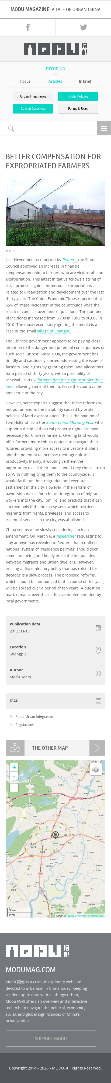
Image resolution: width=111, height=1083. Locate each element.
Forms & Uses (78, 108)
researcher (66, 536)
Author (16, 670)
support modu (51, 1039)
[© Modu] (56, 212)
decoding (55, 68)
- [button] (14, 775)
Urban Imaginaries (33, 96)
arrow (97, 748)
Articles (55, 81)
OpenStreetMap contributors (85, 916)
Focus (25, 81)
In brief (85, 81)
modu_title (55, 48)
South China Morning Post (69, 422)
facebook (28, 27)
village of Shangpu (54, 331)
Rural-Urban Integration (34, 716)
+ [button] (14, 767)
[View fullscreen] (14, 788)
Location (18, 647)
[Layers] (96, 769)
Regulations (24, 724)
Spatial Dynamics (33, 108)
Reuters (69, 259)
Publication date (25, 624)
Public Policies (78, 96)
